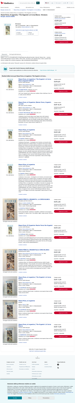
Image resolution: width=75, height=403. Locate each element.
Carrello (8, 373)
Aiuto (71, 3)
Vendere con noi (70, 7)
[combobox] (27, 3)
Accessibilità (34, 378)
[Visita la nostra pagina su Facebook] (58, 364)
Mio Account (58, 3)
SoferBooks (23, 287)
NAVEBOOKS (23, 334)
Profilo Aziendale (35, 364)
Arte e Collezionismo (45, 7)
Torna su (37, 358)
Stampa (33, 366)
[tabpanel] (26, 60)
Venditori (58, 7)
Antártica (22, 208)
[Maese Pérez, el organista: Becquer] (10, 319)
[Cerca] (38, 3)
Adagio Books (23, 89)
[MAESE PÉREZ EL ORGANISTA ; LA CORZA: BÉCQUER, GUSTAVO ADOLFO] (10, 220)
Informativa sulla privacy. (60, 393)
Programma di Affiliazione (24, 366)
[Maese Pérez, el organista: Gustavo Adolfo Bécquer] (10, 138)
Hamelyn (22, 138)
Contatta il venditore (23, 97)
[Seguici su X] (58, 368)
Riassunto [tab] (4, 54)
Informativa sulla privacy (37, 371)
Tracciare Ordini (10, 371)
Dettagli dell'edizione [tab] (15, 54)
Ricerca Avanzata (4, 7)
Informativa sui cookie (36, 376)
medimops (22, 234)
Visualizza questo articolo (60, 18)
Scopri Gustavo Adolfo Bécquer (47, 70)
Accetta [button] (15, 398)
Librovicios (23, 258)
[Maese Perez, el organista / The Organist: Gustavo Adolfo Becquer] (10, 88)
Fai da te (46, 364)
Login (52, 3)
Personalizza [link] (46, 398)
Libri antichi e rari (30, 7)
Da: (19, 33)
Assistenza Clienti (48, 366)
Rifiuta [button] (29, 398)
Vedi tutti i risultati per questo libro (37, 351)
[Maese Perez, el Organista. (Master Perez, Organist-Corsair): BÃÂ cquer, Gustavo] (10, 111)
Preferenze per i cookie (36, 373)
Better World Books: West (26, 112)
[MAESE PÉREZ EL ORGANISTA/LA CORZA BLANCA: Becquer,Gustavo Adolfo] (10, 270)
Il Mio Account (9, 369)
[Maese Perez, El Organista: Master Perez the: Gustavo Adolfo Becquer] (10, 234)
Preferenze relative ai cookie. (25, 392)
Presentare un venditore (24, 369)
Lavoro (33, 369)
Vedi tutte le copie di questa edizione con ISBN (27, 30)
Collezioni (17, 7)
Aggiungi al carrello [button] (63, 27)
